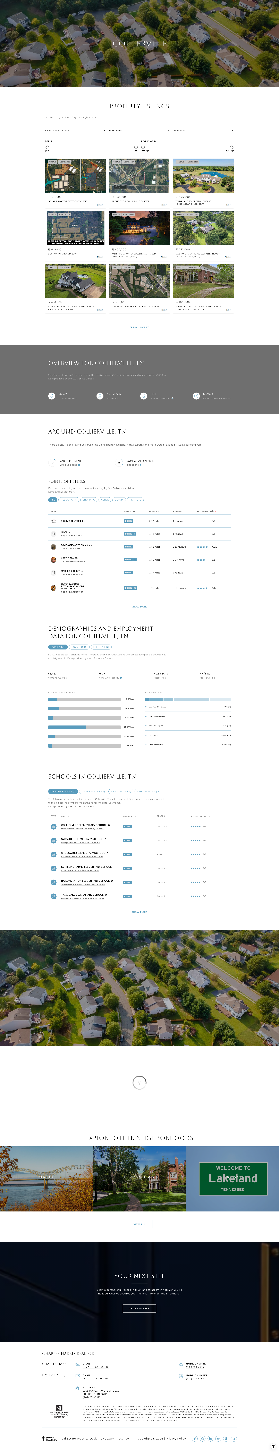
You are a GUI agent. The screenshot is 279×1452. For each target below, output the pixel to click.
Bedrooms (179, 130)
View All (140, 1224)
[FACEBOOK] (195, 1439)
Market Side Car (70, 571)
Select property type (57, 130)
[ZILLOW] (234, 1439)
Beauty (120, 499)
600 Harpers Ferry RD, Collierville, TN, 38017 (82, 898)
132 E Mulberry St (72, 592)
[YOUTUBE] (218, 1439)
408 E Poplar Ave (71, 535)
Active (106, 499)
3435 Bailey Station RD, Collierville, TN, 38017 (83, 884)
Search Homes (139, 327)
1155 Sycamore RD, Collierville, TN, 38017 (80, 842)
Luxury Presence (117, 1438)
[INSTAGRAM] (202, 1439)
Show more (139, 606)
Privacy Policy (176, 1438)
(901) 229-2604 (195, 1367)
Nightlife (136, 499)
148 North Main (70, 548)
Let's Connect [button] (139, 1308)
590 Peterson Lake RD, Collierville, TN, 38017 (82, 829)
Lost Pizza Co (69, 558)
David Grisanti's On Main (75, 545)
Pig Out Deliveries (72, 521)
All (54, 499)
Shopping (90, 499)
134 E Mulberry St (72, 574)
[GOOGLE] (226, 1439)
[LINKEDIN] (210, 1439)
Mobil (64, 532)
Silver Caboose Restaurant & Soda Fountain (72, 586)
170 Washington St (73, 561)
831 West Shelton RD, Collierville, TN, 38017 (82, 856)
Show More (139, 912)
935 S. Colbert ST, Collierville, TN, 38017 (80, 870)
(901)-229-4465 (195, 1378)
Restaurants (70, 499)
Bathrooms (115, 130)
